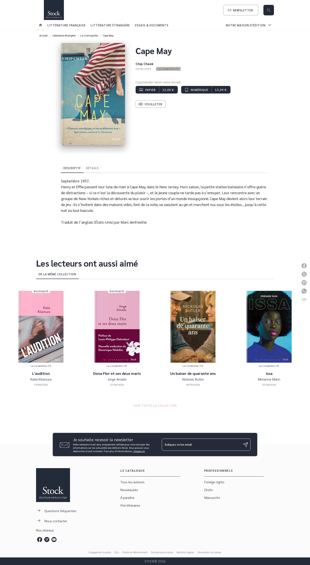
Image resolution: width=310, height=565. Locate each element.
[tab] (40, 25)
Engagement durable (100, 552)
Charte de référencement (135, 552)
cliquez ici (139, 451)
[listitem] (39, 539)
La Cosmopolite (89, 35)
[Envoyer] (245, 444)
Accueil (43, 35)
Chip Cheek (145, 63)
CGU (116, 552)
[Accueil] (53, 10)
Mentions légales (185, 552)
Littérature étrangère (64, 35)
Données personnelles (162, 552)
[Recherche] (268, 10)
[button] (240, 10)
